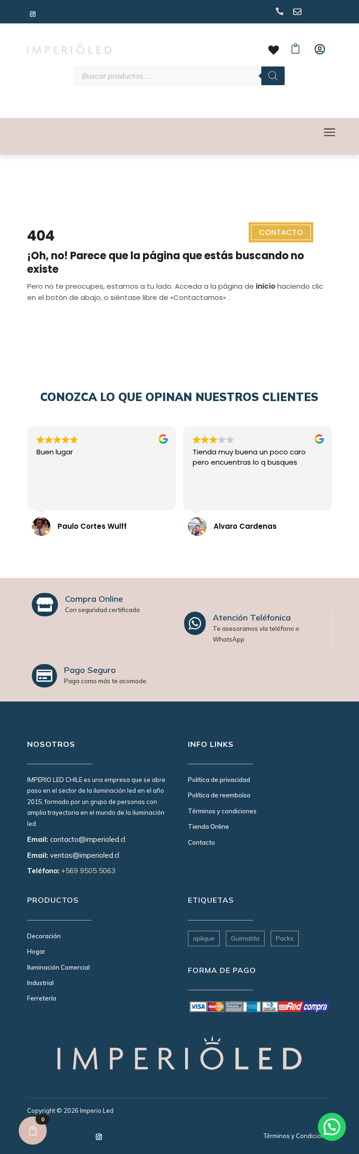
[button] (332, 1127)
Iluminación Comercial (58, 967)
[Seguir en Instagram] (32, 14)
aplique (204, 938)
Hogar (36, 951)
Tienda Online (208, 826)
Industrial (40, 982)
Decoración (44, 936)
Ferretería (41, 998)
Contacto (281, 232)
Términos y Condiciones (298, 1135)
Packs (285, 938)
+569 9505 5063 (88, 870)
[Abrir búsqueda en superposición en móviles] (179, 75)
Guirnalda (245, 938)
